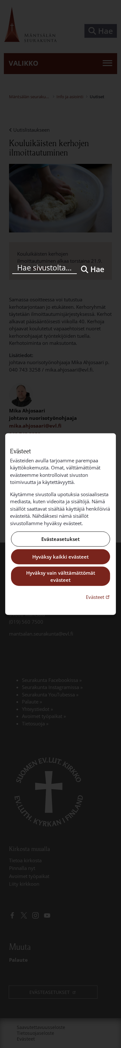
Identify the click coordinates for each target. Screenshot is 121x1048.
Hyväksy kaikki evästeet (60, 556)
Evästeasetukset (60, 539)
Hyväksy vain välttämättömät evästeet (60, 576)
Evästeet (98, 596)
